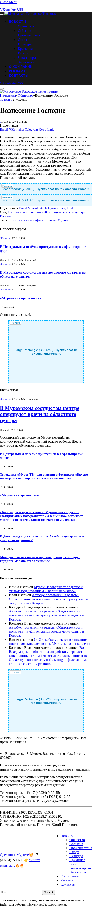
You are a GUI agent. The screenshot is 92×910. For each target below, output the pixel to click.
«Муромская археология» (20, 298)
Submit (48, 892)
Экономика (26, 62)
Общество (26, 26)
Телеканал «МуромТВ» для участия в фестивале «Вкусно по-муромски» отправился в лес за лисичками (44, 476)
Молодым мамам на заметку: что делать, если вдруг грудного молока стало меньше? (40, 559)
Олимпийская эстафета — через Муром (38, 220)
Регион (23, 53)
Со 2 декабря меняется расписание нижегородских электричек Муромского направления (50, 641)
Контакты (19, 75)
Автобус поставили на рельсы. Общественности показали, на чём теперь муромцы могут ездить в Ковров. (48, 599)
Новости (17, 21)
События (24, 30)
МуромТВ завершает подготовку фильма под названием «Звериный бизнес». (46, 589)
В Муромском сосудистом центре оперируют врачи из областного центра (39, 414)
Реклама (17, 71)
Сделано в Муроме (14, 855)
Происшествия (29, 35)
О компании (21, 66)
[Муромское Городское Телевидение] (33, 13)
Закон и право (29, 57)
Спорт (22, 39)
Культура (25, 44)
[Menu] (2, 14)
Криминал (25, 48)
